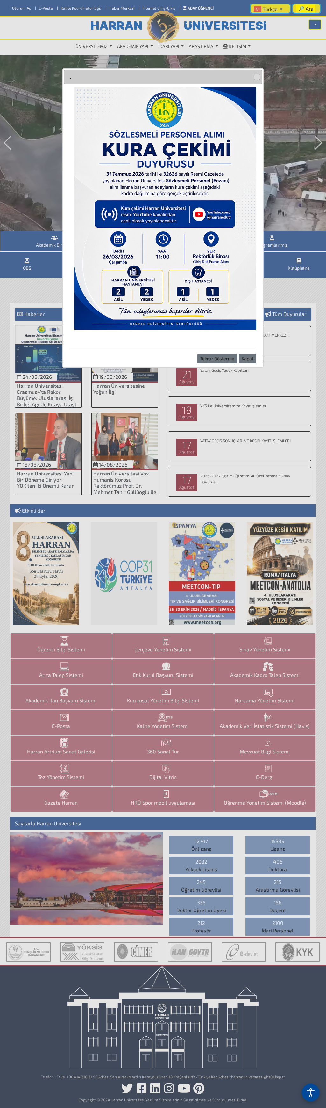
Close (257, 77)
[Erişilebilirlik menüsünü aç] (311, 1093)
